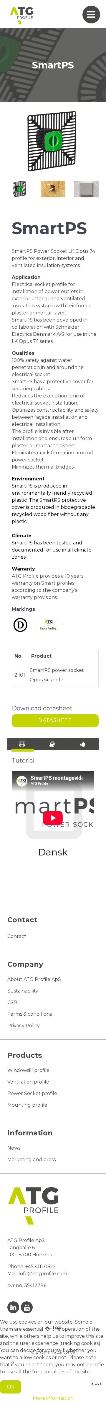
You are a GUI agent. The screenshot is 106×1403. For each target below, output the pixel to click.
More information (53, 1398)
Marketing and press (31, 1159)
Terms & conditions (29, 1014)
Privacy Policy (23, 1025)
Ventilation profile (28, 1082)
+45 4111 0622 (41, 1266)
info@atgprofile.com (43, 1273)
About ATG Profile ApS (34, 979)
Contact (16, 936)
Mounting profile (27, 1105)
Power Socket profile (32, 1093)
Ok (10, 1386)
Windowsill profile (28, 1070)
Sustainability (22, 991)
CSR (12, 1002)
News (13, 1148)
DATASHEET (55, 720)
